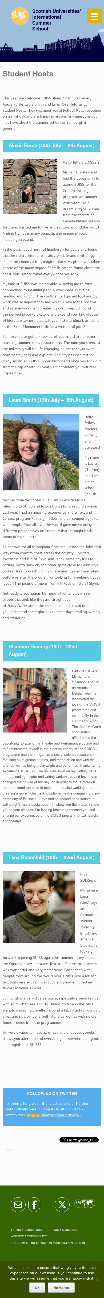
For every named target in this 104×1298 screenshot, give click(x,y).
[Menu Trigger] (94, 16)
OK (37, 1287)
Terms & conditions (27, 1230)
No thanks (61, 1287)
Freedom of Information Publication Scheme (48, 1243)
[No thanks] (97, 1279)
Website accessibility (29, 1236)
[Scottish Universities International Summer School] (20, 19)
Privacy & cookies (63, 1230)
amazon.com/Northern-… (61, 1114)
